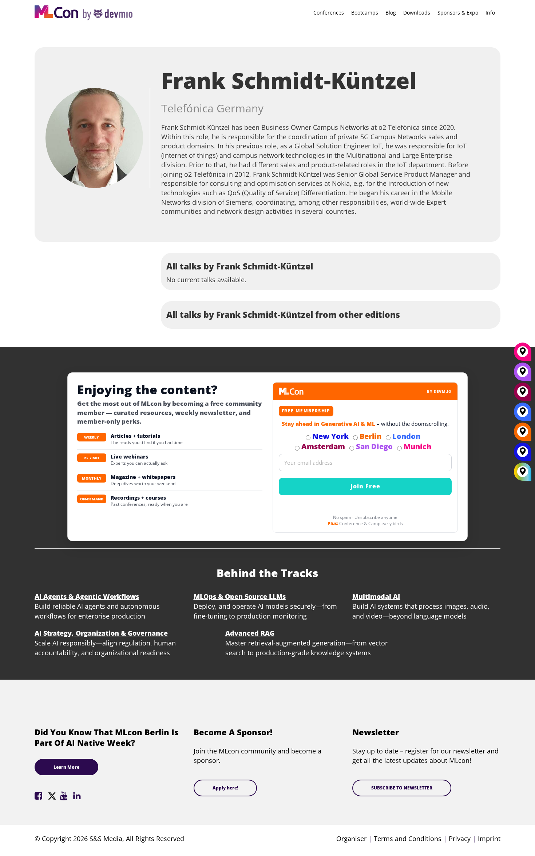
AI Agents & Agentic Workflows (87, 596)
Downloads (416, 12)
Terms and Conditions (407, 838)
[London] (522, 414)
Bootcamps (364, 12)
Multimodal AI (376, 596)
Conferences (328, 12)
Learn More (66, 767)
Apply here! (225, 788)
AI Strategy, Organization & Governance (101, 633)
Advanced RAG (249, 633)
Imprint (489, 838)
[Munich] (522, 354)
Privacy (460, 838)
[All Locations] (522, 471)
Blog (390, 12)
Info (490, 12)
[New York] (522, 454)
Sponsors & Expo (457, 12)
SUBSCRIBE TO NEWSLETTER (401, 788)
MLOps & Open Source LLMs (240, 596)
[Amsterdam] (522, 394)
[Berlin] (522, 434)
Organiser (351, 838)
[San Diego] (522, 374)
